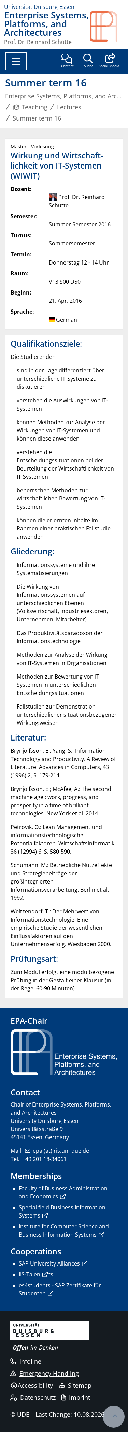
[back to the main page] (107, 28)
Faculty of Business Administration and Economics (63, 1192)
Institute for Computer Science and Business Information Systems (64, 1230)
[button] (109, 61)
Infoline (30, 1361)
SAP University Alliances (49, 1263)
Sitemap (79, 1385)
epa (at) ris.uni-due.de (61, 1151)
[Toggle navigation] (16, 61)
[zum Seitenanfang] (114, 1417)
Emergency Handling (49, 1373)
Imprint (79, 1397)
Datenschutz (38, 1397)
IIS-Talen (29, 1274)
